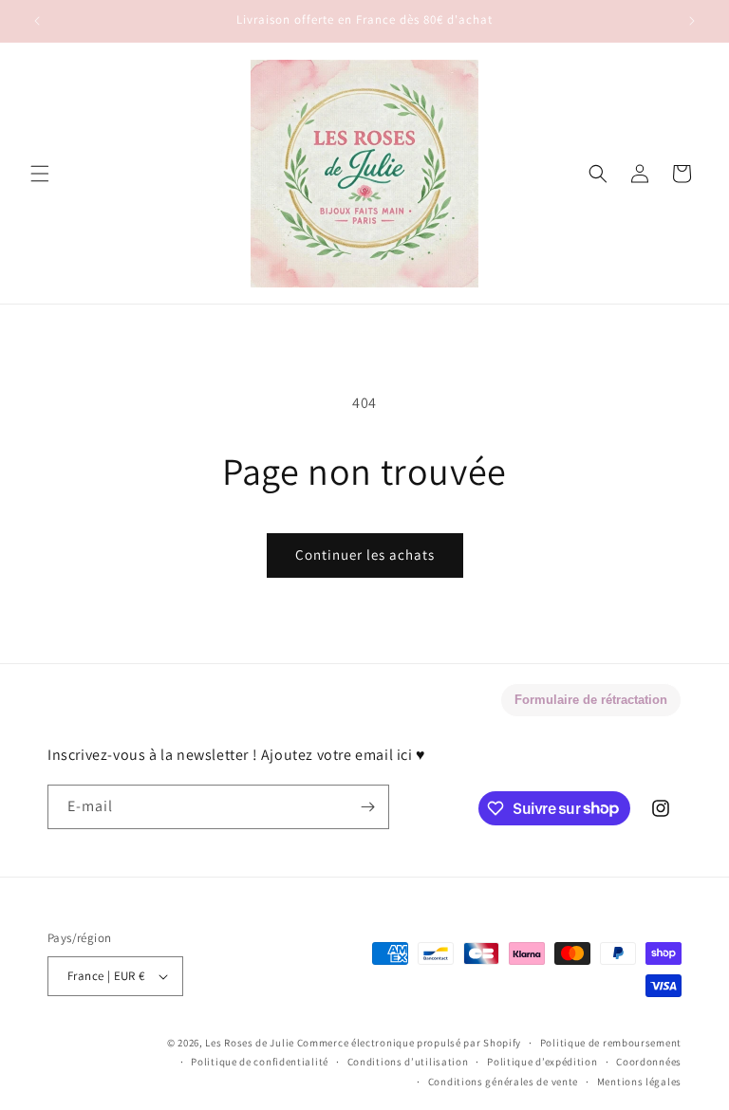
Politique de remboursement (611, 1042)
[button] (40, 173)
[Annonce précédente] (37, 21)
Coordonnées (649, 1061)
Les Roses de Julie (249, 1042)
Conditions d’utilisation (408, 1061)
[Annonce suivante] (692, 21)
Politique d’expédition (542, 1061)
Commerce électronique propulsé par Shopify (409, 1042)
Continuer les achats (365, 555)
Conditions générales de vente (503, 1081)
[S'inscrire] (367, 807)
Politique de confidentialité (259, 1061)
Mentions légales (639, 1081)
